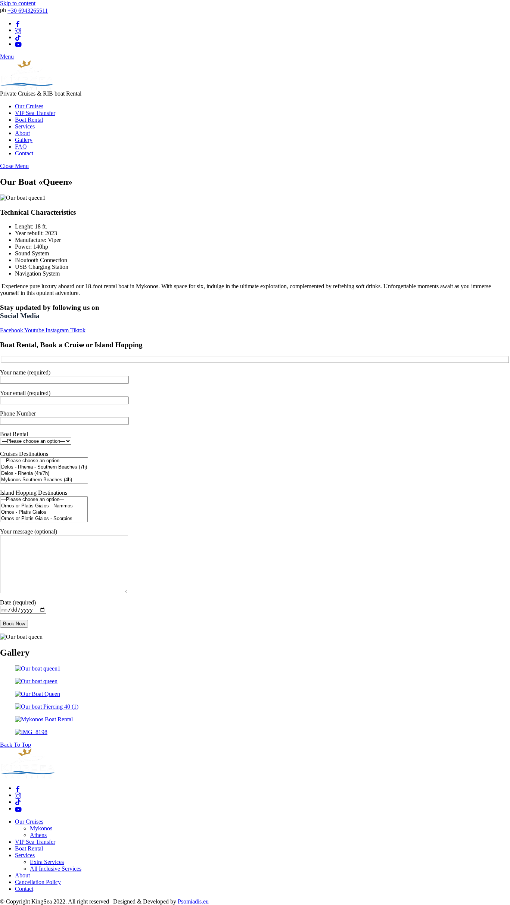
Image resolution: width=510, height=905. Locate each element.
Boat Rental (29, 119)
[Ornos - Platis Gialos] (43, 512)
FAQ (21, 146)
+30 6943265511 (27, 10)
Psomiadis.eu (193, 901)
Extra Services (47, 862)
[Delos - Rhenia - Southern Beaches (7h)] (44, 467)
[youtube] (18, 44)
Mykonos (41, 828)
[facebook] (18, 23)
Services (25, 126)
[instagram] (18, 30)
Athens (38, 835)
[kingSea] (27, 88)
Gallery (23, 140)
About (22, 133)
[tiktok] (18, 37)
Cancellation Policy (38, 882)
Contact (24, 153)
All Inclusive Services (55, 868)
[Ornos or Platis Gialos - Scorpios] (43, 519)
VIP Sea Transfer (35, 113)
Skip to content (17, 3)
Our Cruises (29, 106)
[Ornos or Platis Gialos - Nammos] (43, 506)
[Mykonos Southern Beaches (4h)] (44, 480)
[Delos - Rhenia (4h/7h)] (44, 473)
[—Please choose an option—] (44, 461)
